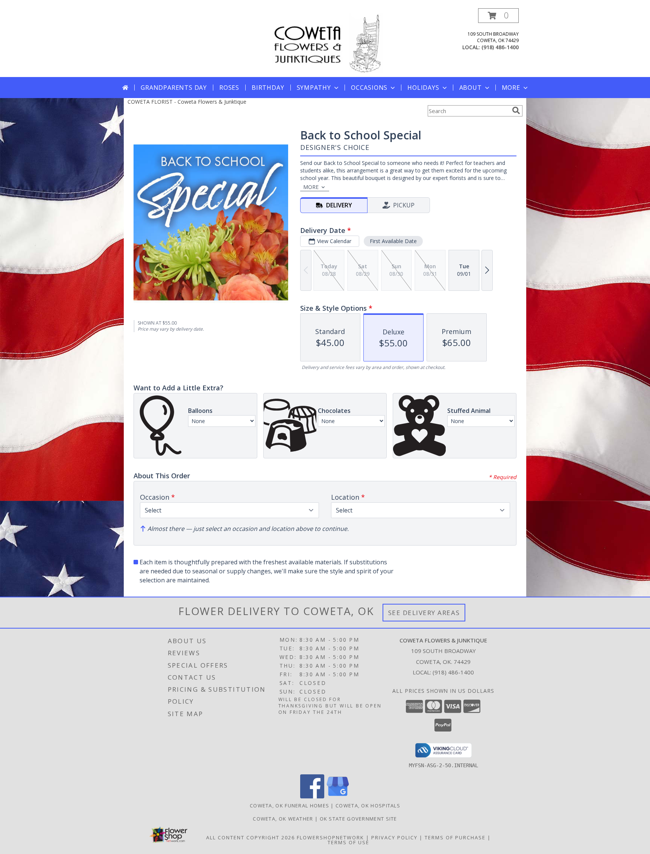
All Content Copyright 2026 (250, 837)
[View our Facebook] (312, 796)
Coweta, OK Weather (283, 818)
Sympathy (314, 87)
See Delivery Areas (424, 612)
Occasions (369, 87)
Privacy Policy (394, 837)
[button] (498, 15)
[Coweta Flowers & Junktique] (325, 42)
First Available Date (393, 241)
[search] (516, 110)
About (470, 87)
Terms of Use (348, 842)
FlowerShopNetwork (330, 837)
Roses (229, 87)
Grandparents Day (174, 87)
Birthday (268, 87)
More (511, 87)
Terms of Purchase (455, 837)
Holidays (423, 87)
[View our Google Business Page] (338, 796)
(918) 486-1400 (500, 47)
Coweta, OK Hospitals (368, 805)
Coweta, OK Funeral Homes (289, 805)
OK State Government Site (358, 818)
